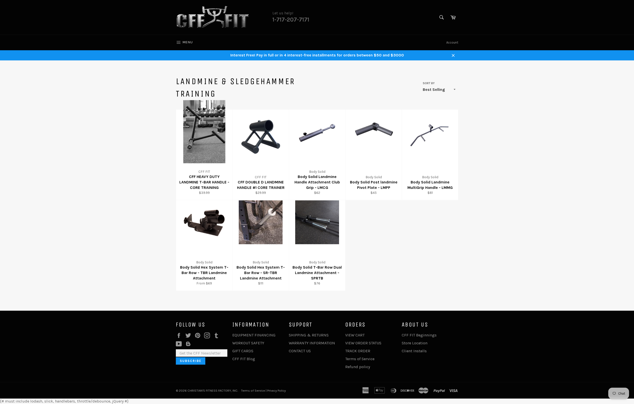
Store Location (414, 343)
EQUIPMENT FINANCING (253, 335)
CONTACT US (300, 351)
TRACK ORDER (357, 351)
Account (452, 42)
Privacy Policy (276, 390)
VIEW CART (355, 335)
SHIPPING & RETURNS (309, 335)
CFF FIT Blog (243, 358)
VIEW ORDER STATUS (363, 343)
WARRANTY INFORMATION (312, 343)
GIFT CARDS (242, 351)
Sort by (429, 83)
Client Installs (414, 351)
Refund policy (357, 366)
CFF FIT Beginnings (419, 335)
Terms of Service (359, 358)
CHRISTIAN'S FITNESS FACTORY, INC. (212, 390)
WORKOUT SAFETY (248, 343)
